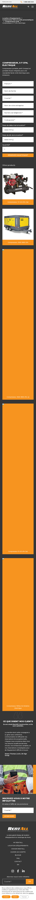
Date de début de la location (13, 125)
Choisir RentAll (18, 849)
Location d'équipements (11, 18)
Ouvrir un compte (18, 852)
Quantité (6, 145)
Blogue (18, 855)
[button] (33, 744)
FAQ (18, 858)
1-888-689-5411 (29, 2)
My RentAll (18, 842)
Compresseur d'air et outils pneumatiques (18, 20)
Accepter (6, 896)
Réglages (24, 896)
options (31, 893)
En (18, 864)
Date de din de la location (12, 135)
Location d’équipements (18, 845)
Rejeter (15, 896)
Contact (18, 861)
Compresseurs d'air (12, 21)
